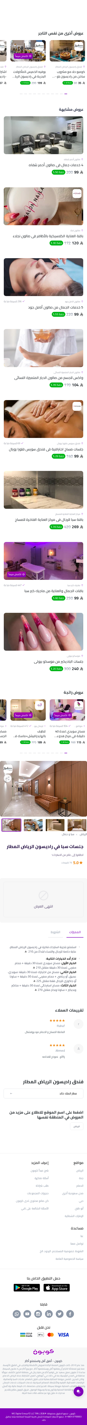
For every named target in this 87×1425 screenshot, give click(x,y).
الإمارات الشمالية (74, 1216)
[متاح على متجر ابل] (57, 1287)
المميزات (75, 932)
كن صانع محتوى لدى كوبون (32, 1200)
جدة (81, 1178)
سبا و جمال (68, 834)
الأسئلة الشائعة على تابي (35, 1208)
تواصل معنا (76, 1243)
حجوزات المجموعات (38, 1193)
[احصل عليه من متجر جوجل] (27, 1287)
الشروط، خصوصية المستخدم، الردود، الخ (61, 1251)
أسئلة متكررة (42, 1178)
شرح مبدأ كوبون (40, 1170)
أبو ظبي (79, 1208)
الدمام (79, 1185)
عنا (82, 1236)
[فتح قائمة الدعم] (78, 1391)
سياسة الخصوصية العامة (69, 1258)
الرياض (83, 834)
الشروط (55, 932)
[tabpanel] (67, 68)
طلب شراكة (42, 1185)
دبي (81, 1200)
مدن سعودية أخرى (72, 1193)
